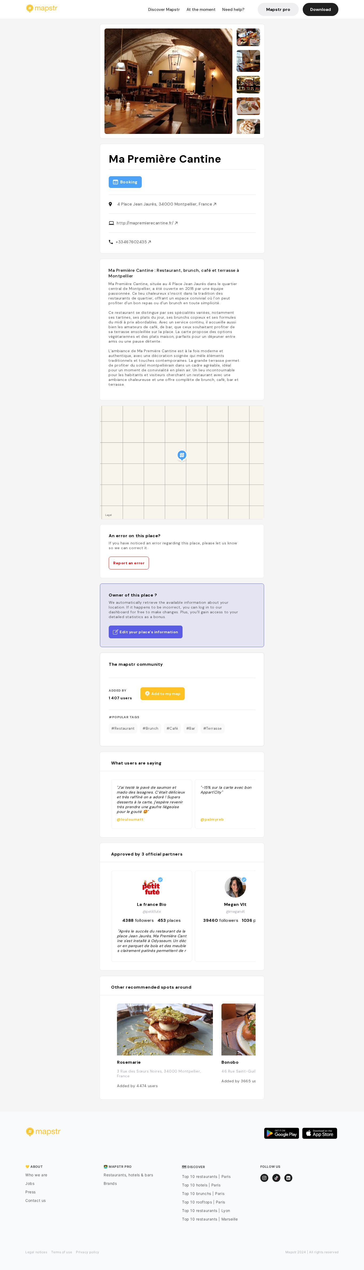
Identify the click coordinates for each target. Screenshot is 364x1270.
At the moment (201, 9)
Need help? (233, 9)
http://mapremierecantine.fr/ (146, 223)
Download (320, 9)
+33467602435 (132, 242)
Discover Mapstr (164, 9)
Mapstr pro (278, 9)
